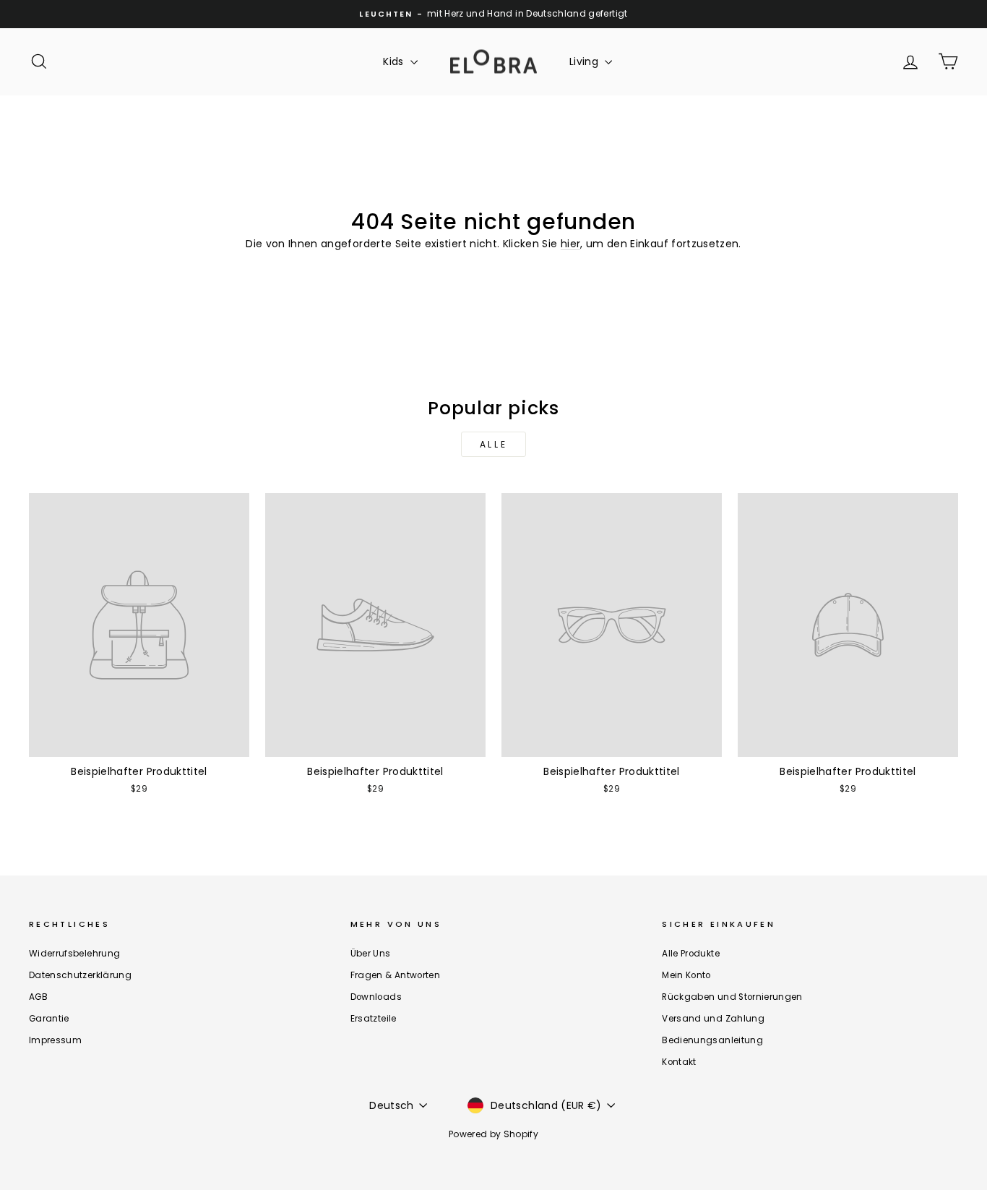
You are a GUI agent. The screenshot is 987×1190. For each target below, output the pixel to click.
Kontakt (679, 1062)
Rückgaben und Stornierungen (732, 997)
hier (570, 243)
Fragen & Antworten (395, 975)
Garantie (49, 1018)
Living (585, 61)
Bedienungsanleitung (712, 1040)
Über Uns (370, 953)
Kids (395, 61)
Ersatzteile (373, 1018)
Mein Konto (686, 975)
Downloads (376, 997)
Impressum (55, 1040)
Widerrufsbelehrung (74, 953)
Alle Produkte (691, 953)
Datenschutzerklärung (80, 975)
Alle (493, 444)
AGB (38, 997)
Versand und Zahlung (713, 1018)
